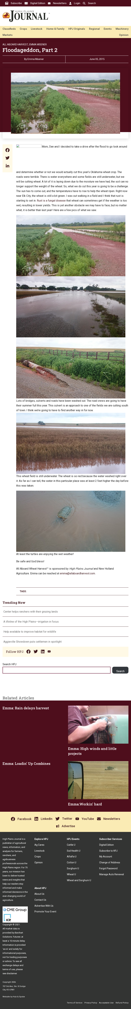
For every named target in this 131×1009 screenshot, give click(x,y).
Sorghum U (73, 868)
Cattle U (71, 844)
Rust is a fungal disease (51, 200)
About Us (39, 894)
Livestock (36, 28)
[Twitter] (7, 158)
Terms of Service (74, 1003)
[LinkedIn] (7, 166)
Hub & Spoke (19, 997)
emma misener (35, 59)
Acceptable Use (106, 1003)
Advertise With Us (43, 905)
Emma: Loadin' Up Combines (26, 763)
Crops (23, 28)
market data (11, 928)
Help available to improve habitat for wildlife (29, 631)
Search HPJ (9, 664)
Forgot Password (108, 868)
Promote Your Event (45, 911)
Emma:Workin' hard (85, 804)
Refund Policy (122, 1003)
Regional (94, 28)
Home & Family (55, 28)
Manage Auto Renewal (111, 874)
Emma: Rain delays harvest (26, 708)
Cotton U (71, 862)
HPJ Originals (76, 28)
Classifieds (9, 28)
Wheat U (71, 874)
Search (120, 671)
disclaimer (12, 973)
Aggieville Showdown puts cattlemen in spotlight (32, 641)
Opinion (123, 35)
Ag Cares (39, 844)
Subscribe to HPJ (108, 850)
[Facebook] (7, 150)
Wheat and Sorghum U (79, 880)
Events (108, 28)
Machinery (122, 28)
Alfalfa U (71, 856)
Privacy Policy (90, 1003)
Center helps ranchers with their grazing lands (30, 611)
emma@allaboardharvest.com (77, 573)
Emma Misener (38, 44)
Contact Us (40, 899)
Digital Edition (106, 844)
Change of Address (109, 862)
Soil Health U (73, 850)
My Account (105, 856)
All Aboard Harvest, (15, 44)
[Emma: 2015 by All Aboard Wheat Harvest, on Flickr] (70, 217)
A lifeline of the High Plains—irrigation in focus (31, 621)
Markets (7, 35)
